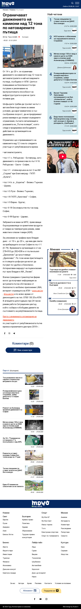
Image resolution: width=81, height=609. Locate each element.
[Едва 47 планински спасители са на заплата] (34, 485)
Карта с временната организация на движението (19, 318)
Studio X (75, 607)
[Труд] (40, 504)
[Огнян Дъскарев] (72, 309)
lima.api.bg (9, 294)
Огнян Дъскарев (63, 309)
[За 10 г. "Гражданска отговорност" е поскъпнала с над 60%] (34, 440)
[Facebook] (34, 599)
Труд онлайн (12, 37)
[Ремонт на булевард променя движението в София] (34, 410)
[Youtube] (40, 599)
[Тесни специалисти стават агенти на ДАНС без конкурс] (34, 470)
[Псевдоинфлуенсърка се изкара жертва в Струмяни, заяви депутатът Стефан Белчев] (34, 395)
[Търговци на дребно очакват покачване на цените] (63, 259)
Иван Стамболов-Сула (61, 293)
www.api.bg (37, 290)
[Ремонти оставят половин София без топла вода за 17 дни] (34, 455)
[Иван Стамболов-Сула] (72, 293)
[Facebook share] (5, 333)
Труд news (67, 31)
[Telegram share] (14, 333)
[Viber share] (9, 333)
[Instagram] (46, 599)
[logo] (8, 4)
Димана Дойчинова (64, 67)
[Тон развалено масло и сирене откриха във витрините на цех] (34, 379)
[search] (72, 3)
